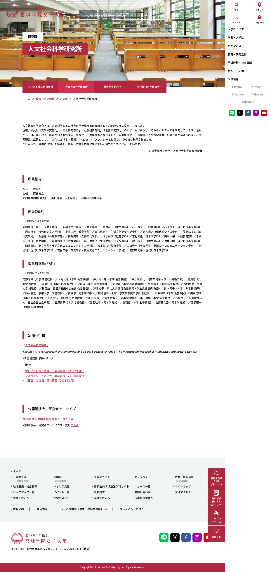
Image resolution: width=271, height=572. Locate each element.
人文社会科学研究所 (76, 86)
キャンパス (234, 46)
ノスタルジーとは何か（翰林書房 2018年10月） (55, 376)
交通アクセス (183, 492)
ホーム (17, 471)
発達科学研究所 (112, 86)
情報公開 (18, 509)
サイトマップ (183, 486)
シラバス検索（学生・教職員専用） (82, 509)
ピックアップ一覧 (23, 492)
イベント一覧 (62, 492)
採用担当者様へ (258, 94)
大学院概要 (60, 481)
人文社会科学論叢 (36, 345)
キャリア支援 (236, 71)
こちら (75, 425)
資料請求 (99, 492)
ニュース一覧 (143, 486)
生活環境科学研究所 (148, 86)
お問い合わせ (248, 102)
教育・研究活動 (237, 54)
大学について (236, 29)
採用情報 (42, 509)
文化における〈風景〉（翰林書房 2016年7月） (54, 371)
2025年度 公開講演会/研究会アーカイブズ (47, 418)
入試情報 (233, 79)
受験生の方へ (238, 86)
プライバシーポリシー (133, 509)
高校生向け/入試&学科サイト (111, 486)
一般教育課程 (21, 481)
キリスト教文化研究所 (40, 86)
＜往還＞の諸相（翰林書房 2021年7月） (50, 380)
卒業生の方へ (238, 94)
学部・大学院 (236, 37)
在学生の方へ (258, 86)
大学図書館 (182, 481)
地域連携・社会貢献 (240, 62)
